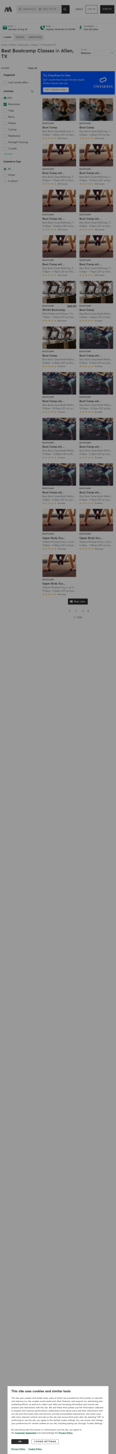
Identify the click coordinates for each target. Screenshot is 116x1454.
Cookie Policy (35, 1449)
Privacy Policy (66, 1433)
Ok (20, 1442)
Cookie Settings (45, 1442)
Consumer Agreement (25, 1433)
